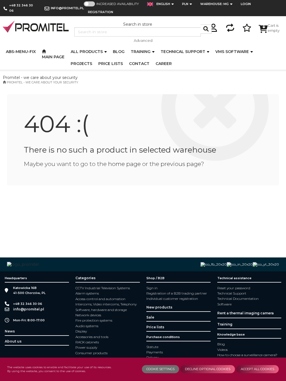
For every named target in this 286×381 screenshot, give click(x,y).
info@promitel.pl (67, 8)
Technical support (183, 51)
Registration (100, 12)
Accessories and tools (91, 337)
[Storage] (247, 27)
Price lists (155, 327)
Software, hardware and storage (101, 310)
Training (141, 51)
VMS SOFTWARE (232, 51)
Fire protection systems (93, 320)
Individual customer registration (172, 298)
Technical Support (231, 293)
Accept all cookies (257, 369)
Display (81, 331)
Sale (150, 317)
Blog (221, 344)
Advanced (143, 40)
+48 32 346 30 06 (21, 8)
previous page (181, 163)
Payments (154, 352)
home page (124, 163)
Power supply (86, 347)
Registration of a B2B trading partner (176, 293)
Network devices (88, 315)
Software (224, 304)
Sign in (152, 288)
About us (13, 341)
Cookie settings (160, 369)
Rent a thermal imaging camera (245, 313)
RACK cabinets (87, 342)
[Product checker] (230, 27)
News (10, 331)
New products (159, 307)
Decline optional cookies (207, 369)
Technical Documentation (238, 298)
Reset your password (233, 288)
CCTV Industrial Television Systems (102, 288)
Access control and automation (100, 299)
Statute (152, 347)
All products (87, 51)
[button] (167, 4)
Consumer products (91, 353)
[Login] (213, 27)
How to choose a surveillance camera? (247, 355)
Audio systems (86, 326)
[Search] (206, 29)
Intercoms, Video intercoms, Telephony (106, 304)
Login (246, 4)
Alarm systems (87, 293)
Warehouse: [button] (214, 4)
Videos (222, 350)
